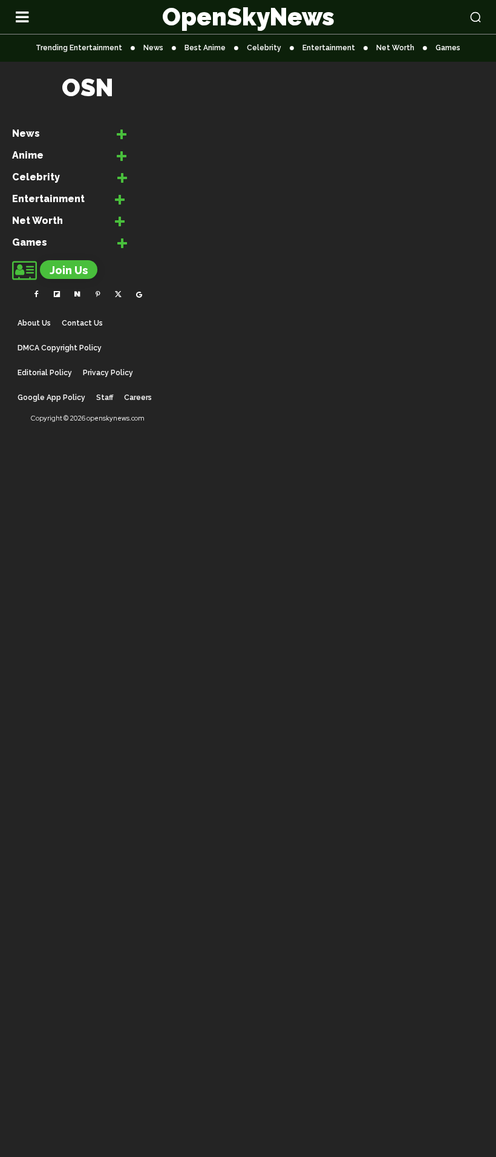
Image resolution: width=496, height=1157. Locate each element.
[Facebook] (36, 294)
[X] (118, 294)
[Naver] (77, 294)
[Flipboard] (57, 294)
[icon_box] (69, 135)
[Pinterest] (98, 294)
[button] (434, 16)
